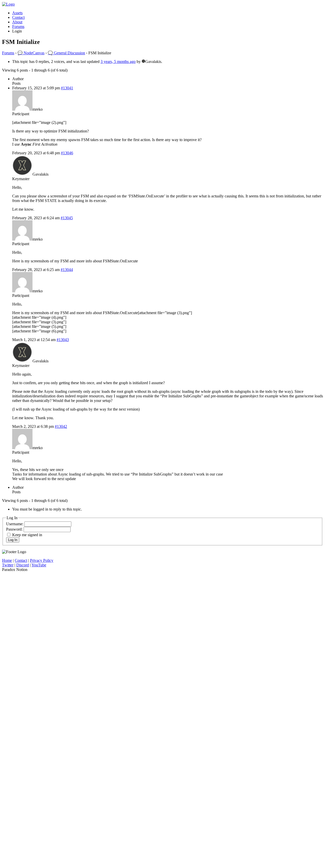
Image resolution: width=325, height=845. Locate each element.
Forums (18, 26)
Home (7, 560)
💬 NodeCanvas (31, 53)
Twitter (7, 565)
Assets (17, 13)
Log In (12, 540)
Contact (18, 17)
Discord (22, 565)
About (17, 22)
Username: (15, 524)
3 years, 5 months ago (118, 61)
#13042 (61, 426)
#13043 (63, 339)
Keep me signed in (27, 535)
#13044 (67, 269)
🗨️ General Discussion (66, 53)
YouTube (38, 565)
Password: (15, 529)
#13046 (67, 153)
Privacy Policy (41, 560)
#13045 (67, 218)
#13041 (67, 88)
